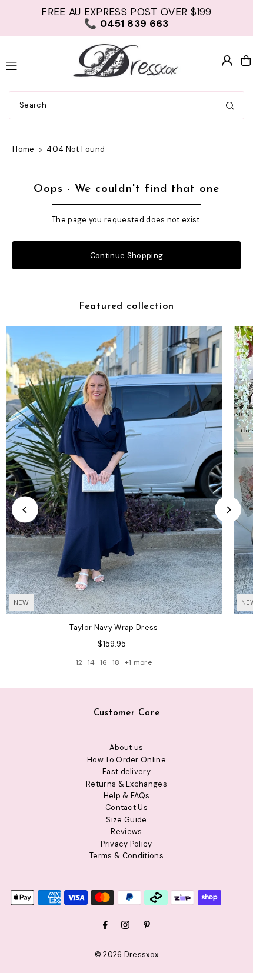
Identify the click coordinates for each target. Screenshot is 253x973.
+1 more (138, 662)
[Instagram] (125, 926)
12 (79, 662)
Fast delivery (126, 772)
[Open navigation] (31, 65)
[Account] (227, 60)
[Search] (230, 105)
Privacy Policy (126, 844)
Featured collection (126, 306)
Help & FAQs (127, 796)
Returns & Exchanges (126, 784)
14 (91, 662)
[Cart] (246, 60)
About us (126, 747)
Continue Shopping (126, 256)
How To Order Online (126, 760)
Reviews (126, 832)
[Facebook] (105, 926)
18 (116, 662)
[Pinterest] (147, 926)
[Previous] (25, 510)
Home (23, 149)
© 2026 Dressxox (127, 954)
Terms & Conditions (126, 856)
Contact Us (126, 807)
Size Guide (126, 820)
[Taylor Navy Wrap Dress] (114, 470)
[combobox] (126, 105)
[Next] (228, 510)
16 (104, 662)
